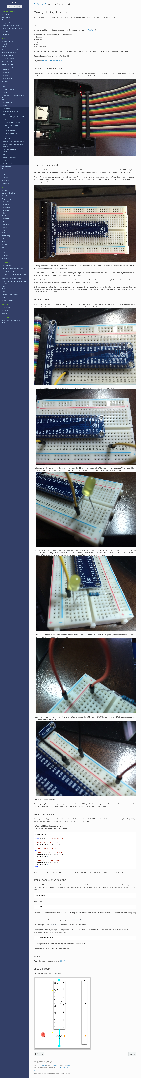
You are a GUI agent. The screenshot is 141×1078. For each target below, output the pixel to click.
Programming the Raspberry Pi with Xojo (14, 275)
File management (7, 78)
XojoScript (5, 183)
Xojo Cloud (5, 180)
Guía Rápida (6, 307)
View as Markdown (41, 1071)
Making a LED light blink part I (13, 117)
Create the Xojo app (10, 131)
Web (3, 174)
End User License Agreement (11, 323)
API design (5, 47)
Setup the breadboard (11, 125)
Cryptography (6, 199)
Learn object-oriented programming (14, 268)
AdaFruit (91, 30)
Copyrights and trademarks (11, 320)
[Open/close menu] (1, 108)
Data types (5, 201)
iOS (3, 84)
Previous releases (8, 271)
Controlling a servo (9, 149)
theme (54, 1065)
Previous (39, 1054)
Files (3, 213)
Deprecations (6, 265)
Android (4, 44)
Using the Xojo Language (10, 25)
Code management (8, 58)
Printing (4, 105)
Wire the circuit (9, 128)
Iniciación (5, 310)
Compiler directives (8, 193)
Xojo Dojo (6, 114)
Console (4, 196)
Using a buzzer (8, 163)
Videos (4, 297)
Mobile (4, 233)
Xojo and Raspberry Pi (10, 111)
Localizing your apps (9, 89)
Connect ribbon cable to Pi (12, 122)
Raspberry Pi (6, 108)
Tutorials (5, 20)
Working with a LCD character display (13, 145)
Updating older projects (10, 294)
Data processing (7, 67)
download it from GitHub (51, 61)
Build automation (8, 55)
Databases (5, 70)
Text (3, 247)
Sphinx (43, 1065)
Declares (5, 75)
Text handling (6, 166)
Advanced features (8, 41)
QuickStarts (6, 17)
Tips (4, 160)
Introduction (6, 14)
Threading (5, 169)
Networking (6, 236)
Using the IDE (6, 23)
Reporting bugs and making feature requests (14, 282)
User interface (6, 172)
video (61, 961)
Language (5, 224)
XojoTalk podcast (7, 300)
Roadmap (5, 286)
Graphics (5, 81)
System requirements (9, 289)
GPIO (5, 152)
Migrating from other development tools (13, 96)
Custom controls (7, 64)
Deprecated (6, 207)
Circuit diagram (9, 139)
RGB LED (6, 155)
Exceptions (5, 210)
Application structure (9, 52)
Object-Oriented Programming (12, 28)
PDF (3, 241)
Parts (6, 120)
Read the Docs (71, 1065)
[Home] (34, 4)
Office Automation (8, 100)
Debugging (6, 34)
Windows (5, 177)
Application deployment (10, 50)
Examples (5, 31)
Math (4, 230)
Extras (4, 292)
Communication (7, 61)
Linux (4, 87)
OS (3, 238)
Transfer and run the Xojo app (13, 133)
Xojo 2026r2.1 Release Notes (11, 279)
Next (131, 1054)
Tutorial (4, 313)
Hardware (5, 219)
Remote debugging (9, 157)
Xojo (15, 2)
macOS (4, 92)
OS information (7, 103)
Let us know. (64, 1067)
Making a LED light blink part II (13, 141)
